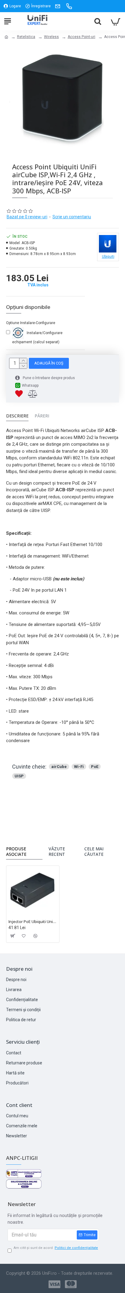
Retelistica (26, 37)
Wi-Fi (79, 766)
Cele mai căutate (93, 851)
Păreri (42, 416)
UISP (19, 776)
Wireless (51, 37)
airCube (59, 766)
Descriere (17, 416)
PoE (94, 766)
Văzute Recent (57, 851)
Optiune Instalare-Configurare (30, 323)
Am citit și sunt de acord (56, 1248)
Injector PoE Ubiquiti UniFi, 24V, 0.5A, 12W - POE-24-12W (32, 921)
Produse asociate (16, 851)
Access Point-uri (81, 37)
